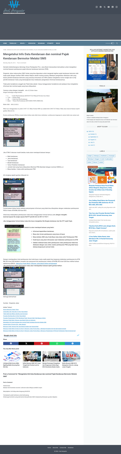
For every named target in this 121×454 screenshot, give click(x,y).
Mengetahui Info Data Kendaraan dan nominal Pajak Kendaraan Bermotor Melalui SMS (24, 322)
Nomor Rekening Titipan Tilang (11, 309)
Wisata (22, 43)
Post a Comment (21, 63)
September (94, 137)
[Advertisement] (60, 27)
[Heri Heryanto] (15, 7)
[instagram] (96, 7)
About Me (55, 447)
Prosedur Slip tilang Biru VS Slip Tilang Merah (14, 316)
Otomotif (50, 43)
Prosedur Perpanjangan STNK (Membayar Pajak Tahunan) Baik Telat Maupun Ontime (24, 318)
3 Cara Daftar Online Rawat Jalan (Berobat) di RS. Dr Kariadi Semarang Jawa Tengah (101, 239)
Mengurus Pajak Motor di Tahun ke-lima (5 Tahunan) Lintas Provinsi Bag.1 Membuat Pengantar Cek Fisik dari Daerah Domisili (34, 328)
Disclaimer (71, 447)
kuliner (89, 162)
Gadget (90, 155)
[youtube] (108, 7)
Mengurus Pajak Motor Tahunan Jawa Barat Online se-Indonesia (19, 320)
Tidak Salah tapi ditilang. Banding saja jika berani (15, 313)
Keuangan (41, 43)
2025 (91, 131)
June (92, 145)
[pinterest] (41, 343)
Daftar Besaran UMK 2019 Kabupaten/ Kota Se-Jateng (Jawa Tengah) (70, 365)
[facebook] (100, 7)
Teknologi (12, 43)
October (93, 134)
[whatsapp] (57, 343)
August (93, 139)
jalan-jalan (109, 159)
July (92, 142)
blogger (97, 159)
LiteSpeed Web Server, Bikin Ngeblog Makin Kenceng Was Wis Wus (11, 365)
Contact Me (63, 447)
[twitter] (104, 7)
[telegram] (72, 343)
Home (5, 43)
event (102, 159)
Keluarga (96, 155)
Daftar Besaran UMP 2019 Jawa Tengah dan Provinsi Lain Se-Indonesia (32, 365)
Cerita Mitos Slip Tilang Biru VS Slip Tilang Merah (15, 311)
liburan (95, 162)
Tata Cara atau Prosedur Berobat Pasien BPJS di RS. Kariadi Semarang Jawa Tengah (102, 215)
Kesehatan (31, 43)
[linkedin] (112, 7)
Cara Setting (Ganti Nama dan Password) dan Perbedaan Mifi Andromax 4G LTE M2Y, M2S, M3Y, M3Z (102, 203)
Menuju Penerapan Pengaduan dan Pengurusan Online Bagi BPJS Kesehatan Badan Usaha (51, 365)
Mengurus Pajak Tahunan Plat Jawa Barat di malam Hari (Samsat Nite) (21, 326)
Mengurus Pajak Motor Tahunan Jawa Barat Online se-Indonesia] (36, 263)
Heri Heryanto (63, 451)
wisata (101, 162)
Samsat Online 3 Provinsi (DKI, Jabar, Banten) (14, 324)
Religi (58, 43)
